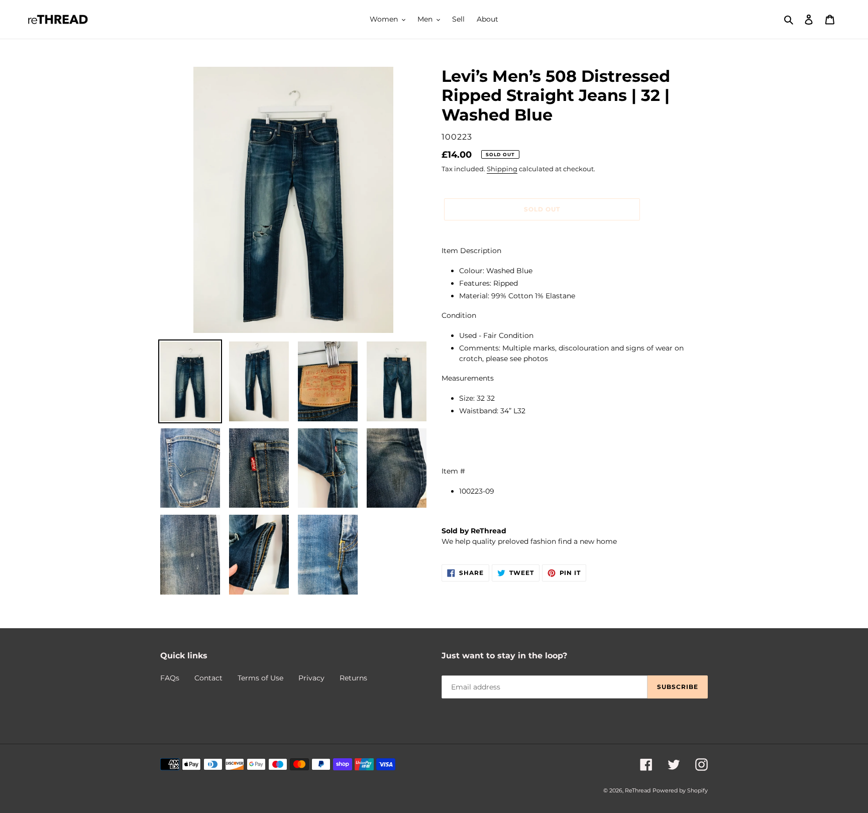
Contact (208, 677)
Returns (353, 677)
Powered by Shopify (680, 790)
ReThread (637, 790)
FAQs (169, 677)
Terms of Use (260, 677)
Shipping (502, 169)
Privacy (311, 677)
